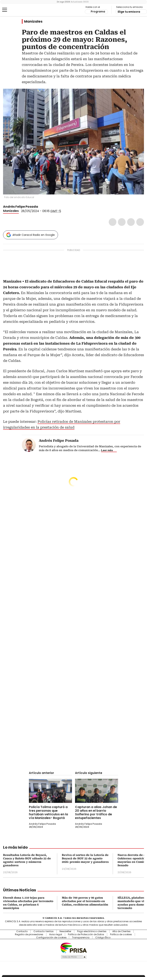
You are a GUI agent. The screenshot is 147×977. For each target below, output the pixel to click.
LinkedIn (131, 222)
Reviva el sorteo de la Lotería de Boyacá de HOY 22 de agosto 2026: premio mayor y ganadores (85, 858)
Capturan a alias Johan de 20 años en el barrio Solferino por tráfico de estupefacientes (96, 812)
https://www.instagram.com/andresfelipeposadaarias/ (45, 207)
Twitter (122, 222)
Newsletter (65, 931)
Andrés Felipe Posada (20, 206)
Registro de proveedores (29, 934)
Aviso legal (55, 934)
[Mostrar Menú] (4, 9)
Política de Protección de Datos (86, 934)
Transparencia (80, 937)
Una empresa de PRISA (73, 947)
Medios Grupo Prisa (73, 957)
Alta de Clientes (121, 931)
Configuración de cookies (51, 937)
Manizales (33, 21)
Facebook (112, 222)
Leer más (107, 450)
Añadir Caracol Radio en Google (33, 235)
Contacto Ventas (43, 931)
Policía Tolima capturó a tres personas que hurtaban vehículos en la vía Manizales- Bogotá (48, 812)
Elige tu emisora (129, 12)
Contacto (22, 931)
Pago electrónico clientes (91, 931)
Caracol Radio (18, 10)
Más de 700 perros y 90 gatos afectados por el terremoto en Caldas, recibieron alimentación (85, 901)
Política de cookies (121, 934)
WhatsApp (140, 222)
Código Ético (102, 937)
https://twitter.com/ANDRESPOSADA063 (41, 207)
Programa (98, 11)
